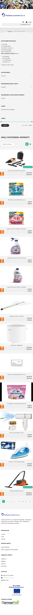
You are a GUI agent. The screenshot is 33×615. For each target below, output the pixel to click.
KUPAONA (5, 58)
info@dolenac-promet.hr (8, 577)
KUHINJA (4, 56)
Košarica (3, 563)
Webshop (3, 559)
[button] (2, 6)
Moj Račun (4, 566)
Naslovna (10, 31)
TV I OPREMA (5, 60)
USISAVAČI (5, 62)
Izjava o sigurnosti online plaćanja (9, 549)
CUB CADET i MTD (6, 48)
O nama (3, 534)
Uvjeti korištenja (5, 547)
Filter (5, 125)
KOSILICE (3, 76)
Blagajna (3, 561)
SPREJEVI (3, 87)
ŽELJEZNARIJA (4, 50)
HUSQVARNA (4, 46)
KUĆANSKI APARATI (6, 65)
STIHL (2, 44)
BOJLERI (3, 98)
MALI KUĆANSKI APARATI (8, 53)
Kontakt (3, 539)
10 (22, 501)
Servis (2, 536)
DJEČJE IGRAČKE (5, 51)
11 (26, 501)
